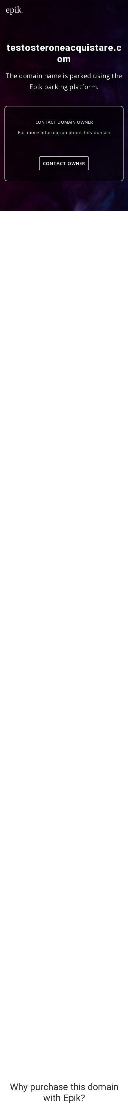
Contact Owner (64, 163)
